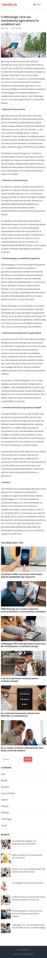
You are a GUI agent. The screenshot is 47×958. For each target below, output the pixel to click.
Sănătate (5, 812)
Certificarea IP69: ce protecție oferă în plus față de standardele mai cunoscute (21, 575)
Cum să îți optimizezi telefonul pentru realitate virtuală (19, 679)
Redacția (4, 28)
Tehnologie (6, 819)
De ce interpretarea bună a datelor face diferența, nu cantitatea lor (20, 714)
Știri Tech (26, 950)
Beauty (4, 780)
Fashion (4, 799)
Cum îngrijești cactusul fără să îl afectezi (27, 883)
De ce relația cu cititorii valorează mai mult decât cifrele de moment (22, 749)
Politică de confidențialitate (23, 954)
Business (5, 787)
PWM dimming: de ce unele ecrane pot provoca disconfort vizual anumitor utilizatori (23, 610)
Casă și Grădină (8, 793)
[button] (37, 4)
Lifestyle (5, 806)
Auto (3, 774)
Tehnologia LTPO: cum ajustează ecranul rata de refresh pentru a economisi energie (23, 645)
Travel (4, 825)
